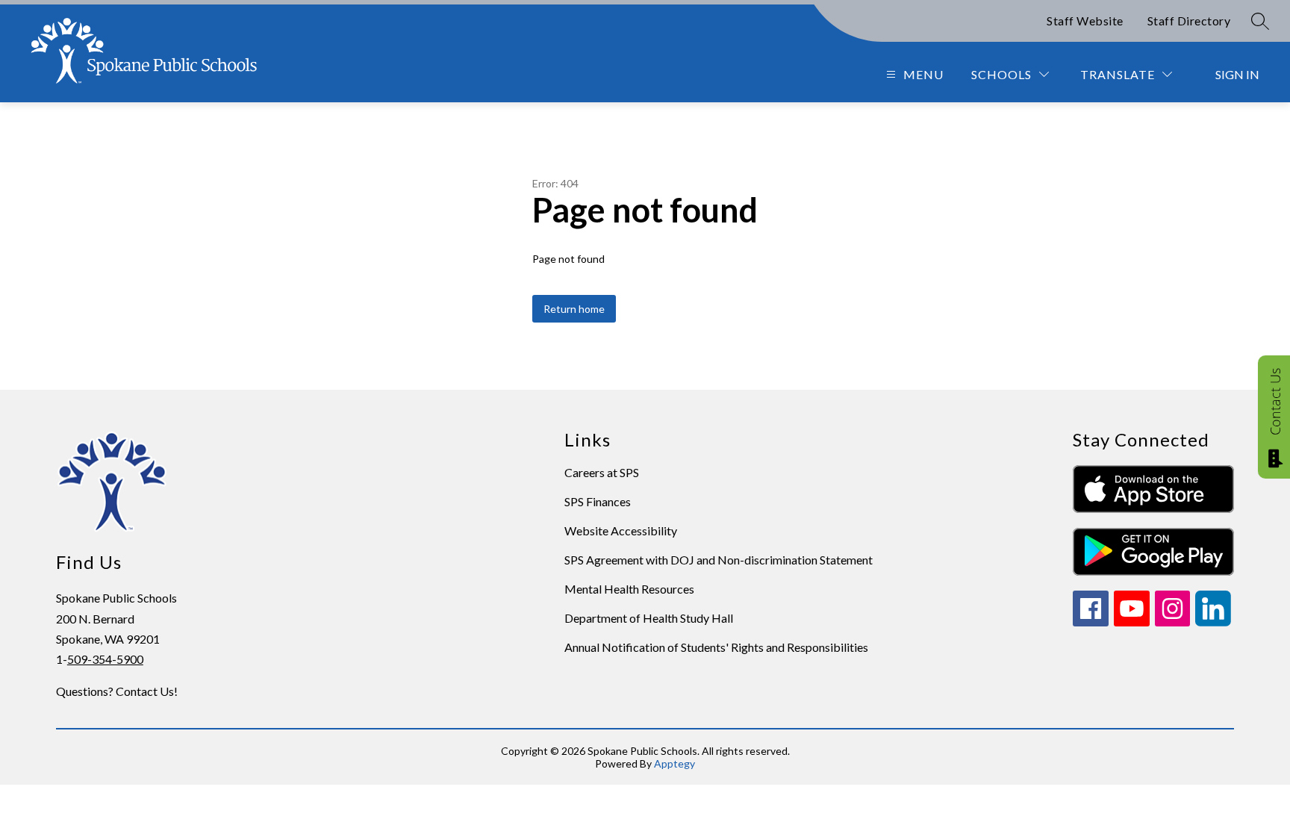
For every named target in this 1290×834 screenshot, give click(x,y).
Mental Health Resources (629, 589)
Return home (574, 308)
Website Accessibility (620, 530)
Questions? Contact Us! (117, 691)
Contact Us (1275, 401)
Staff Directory (1189, 20)
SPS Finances (597, 501)
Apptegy (674, 763)
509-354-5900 (105, 659)
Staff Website (1085, 20)
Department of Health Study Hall (648, 618)
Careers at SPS (601, 472)
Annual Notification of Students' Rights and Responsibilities (716, 647)
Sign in (1237, 74)
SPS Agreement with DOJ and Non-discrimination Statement (718, 560)
